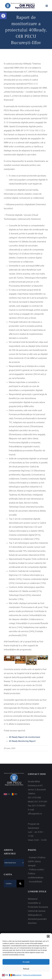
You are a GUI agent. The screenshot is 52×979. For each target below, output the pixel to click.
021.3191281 (40, 801)
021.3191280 (34, 797)
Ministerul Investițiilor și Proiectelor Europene (38, 903)
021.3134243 (38, 805)
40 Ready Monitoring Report (22, 741)
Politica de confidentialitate (32, 975)
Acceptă (26, 962)
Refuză (26, 969)
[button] (3, 16)
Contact (33, 857)
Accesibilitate (35, 881)
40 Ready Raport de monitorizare (24, 737)
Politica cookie (36, 869)
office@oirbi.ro (35, 813)
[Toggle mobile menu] (47, 6)
